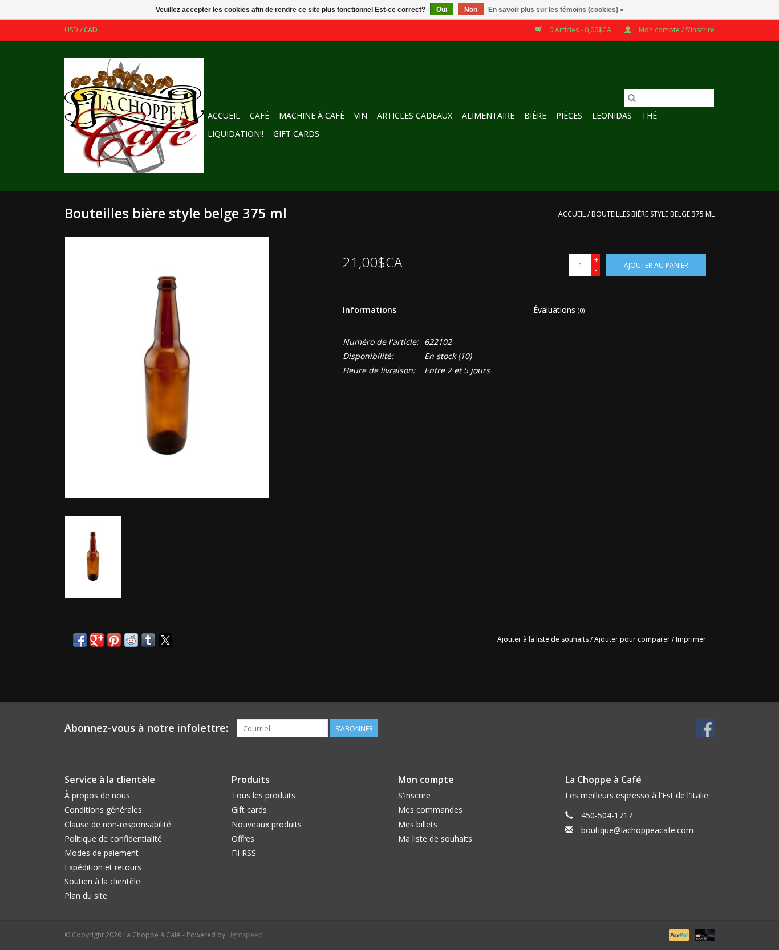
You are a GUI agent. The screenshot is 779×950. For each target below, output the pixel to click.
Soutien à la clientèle (102, 881)
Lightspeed (245, 935)
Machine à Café (311, 115)
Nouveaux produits (267, 824)
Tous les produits (263, 795)
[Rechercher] (631, 98)
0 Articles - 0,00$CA (580, 30)
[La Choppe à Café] (134, 115)
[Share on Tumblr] (148, 640)
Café (259, 115)
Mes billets (417, 824)
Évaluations (559, 309)
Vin (360, 115)
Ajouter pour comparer (633, 639)
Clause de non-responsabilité (117, 824)
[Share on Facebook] (80, 640)
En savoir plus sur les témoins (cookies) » (556, 10)
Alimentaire (488, 115)
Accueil (224, 115)
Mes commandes (430, 809)
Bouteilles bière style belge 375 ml (653, 214)
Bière (535, 115)
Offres (243, 838)
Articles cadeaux (414, 115)
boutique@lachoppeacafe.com (637, 830)
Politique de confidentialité (113, 838)
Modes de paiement (101, 852)
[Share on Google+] (97, 640)
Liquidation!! (235, 133)
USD (72, 30)
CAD (91, 30)
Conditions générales (103, 809)
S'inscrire (414, 795)
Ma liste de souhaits (435, 838)
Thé (649, 115)
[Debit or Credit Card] (703, 934)
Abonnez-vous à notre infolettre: (146, 728)
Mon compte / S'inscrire (676, 30)
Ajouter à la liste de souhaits (543, 639)
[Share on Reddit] (131, 640)
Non (470, 10)
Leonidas (612, 115)
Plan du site (85, 895)
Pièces (569, 115)
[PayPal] (678, 934)
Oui (441, 10)
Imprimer (691, 639)
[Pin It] (114, 640)
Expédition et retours (102, 867)
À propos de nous (97, 795)
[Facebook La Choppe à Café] (705, 728)
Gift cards (296, 133)
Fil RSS (244, 852)
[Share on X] (165, 640)
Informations (369, 309)
